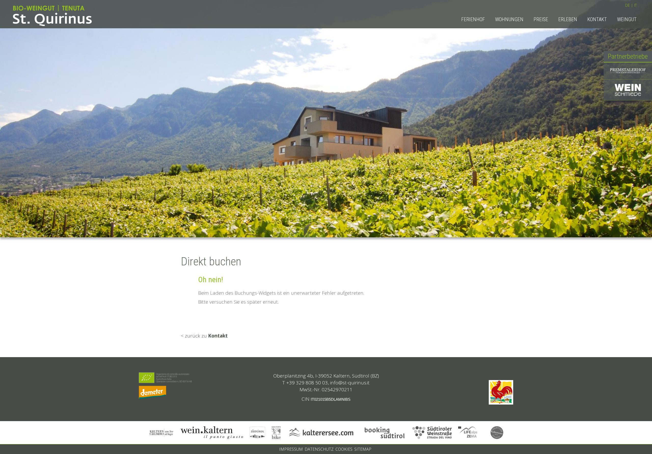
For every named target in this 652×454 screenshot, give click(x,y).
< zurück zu (204, 335)
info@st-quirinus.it (350, 382)
